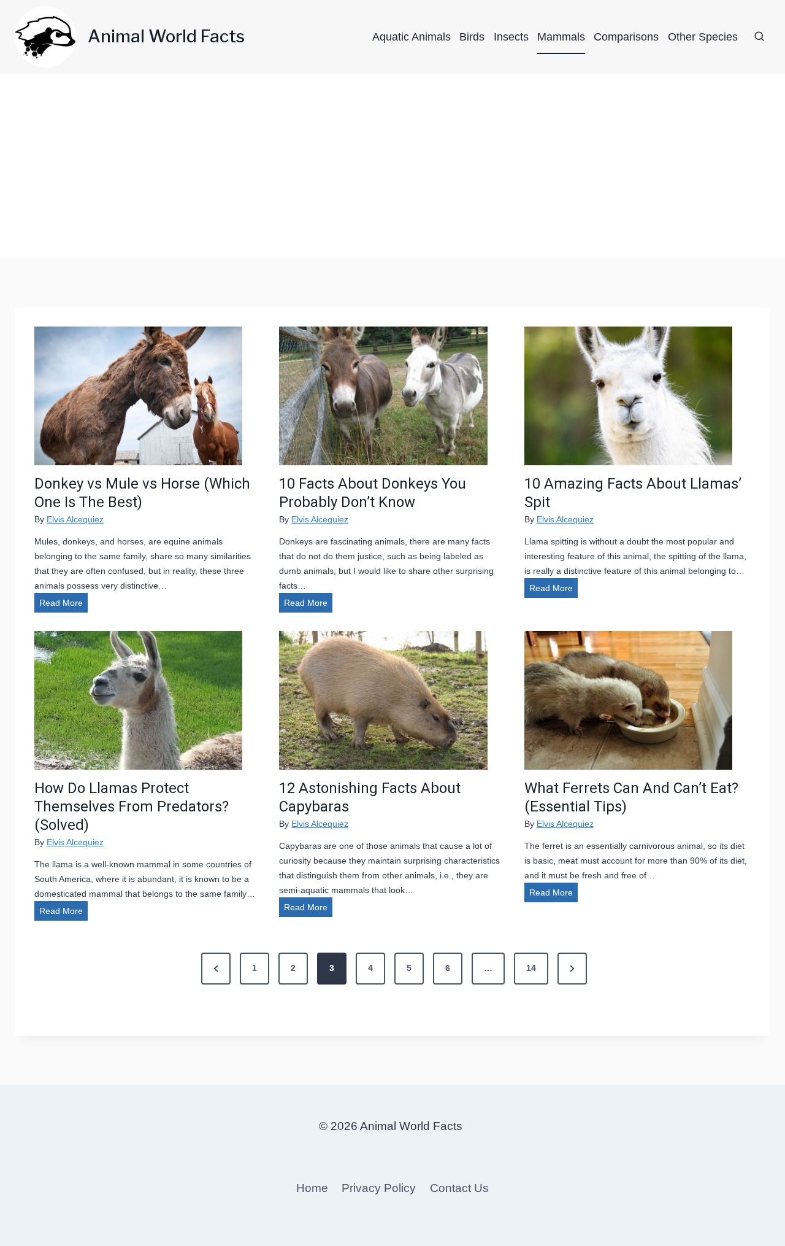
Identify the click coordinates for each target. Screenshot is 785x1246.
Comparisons (626, 37)
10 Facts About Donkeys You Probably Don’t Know (372, 493)
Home (312, 1188)
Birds (471, 37)
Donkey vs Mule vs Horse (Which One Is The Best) (142, 493)
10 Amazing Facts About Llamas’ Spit (632, 493)
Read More (63, 605)
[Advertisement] (392, 166)
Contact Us (459, 1188)
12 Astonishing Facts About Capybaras (370, 797)
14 (531, 968)
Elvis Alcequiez (75, 519)
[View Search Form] (759, 37)
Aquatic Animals (411, 37)
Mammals (561, 37)
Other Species (703, 37)
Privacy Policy (379, 1188)
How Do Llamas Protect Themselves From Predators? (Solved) (131, 807)
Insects (511, 37)
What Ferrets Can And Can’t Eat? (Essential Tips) (631, 797)
